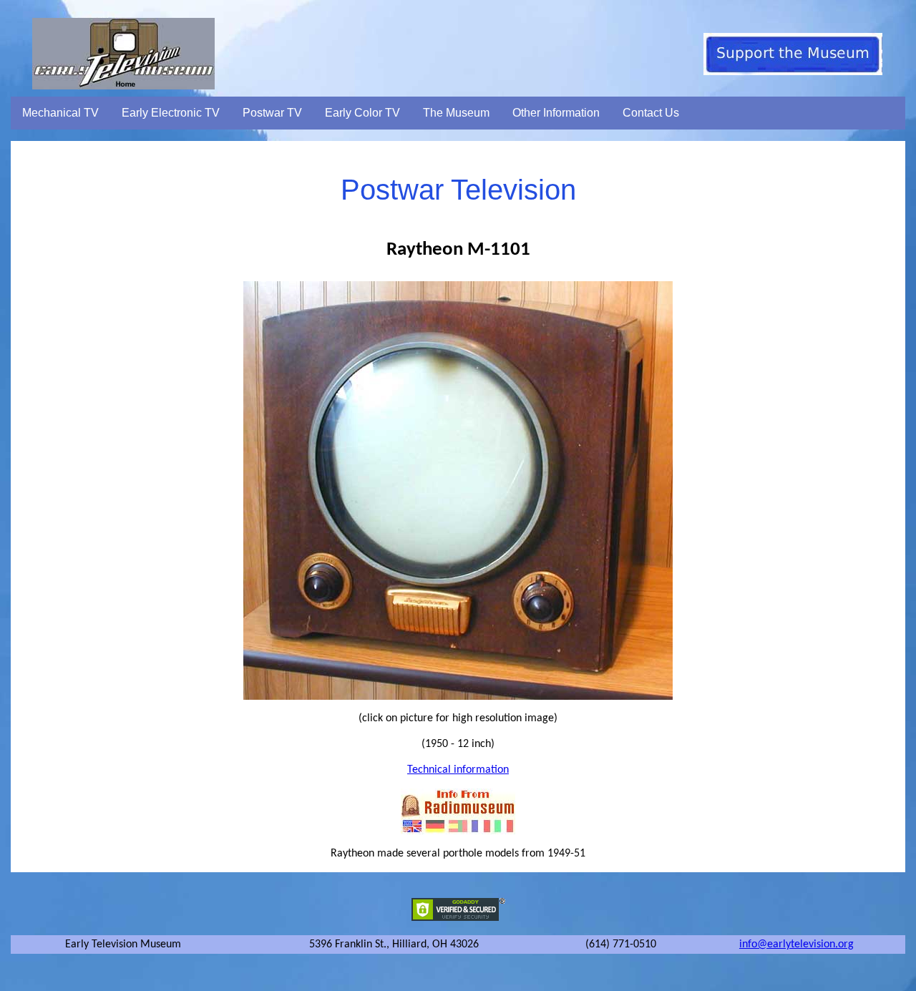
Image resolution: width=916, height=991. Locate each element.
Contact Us (651, 113)
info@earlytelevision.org (796, 944)
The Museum (456, 113)
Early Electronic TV (171, 113)
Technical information (458, 770)
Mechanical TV (60, 113)
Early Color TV (362, 113)
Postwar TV (272, 113)
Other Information (556, 113)
